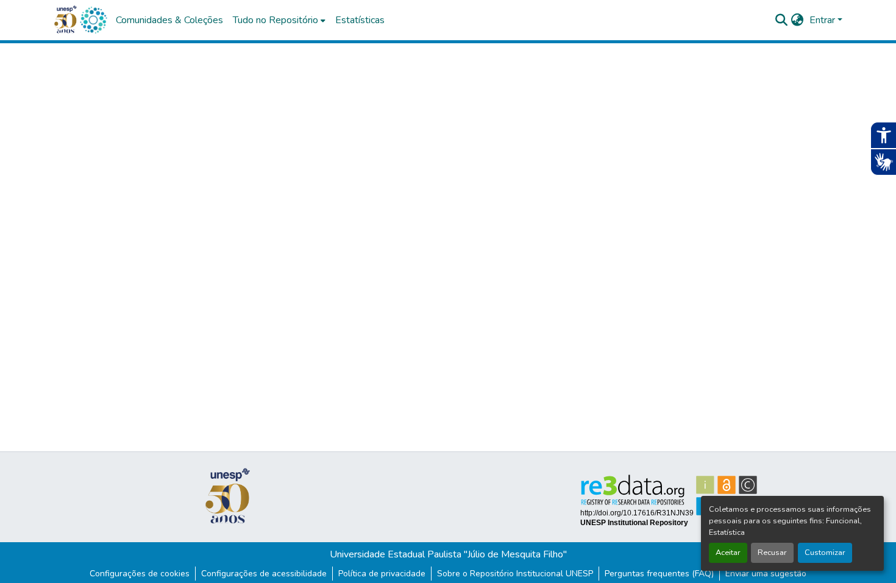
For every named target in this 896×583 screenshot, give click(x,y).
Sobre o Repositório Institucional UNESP (515, 573)
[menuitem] (279, 20)
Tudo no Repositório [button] (275, 20)
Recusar (772, 552)
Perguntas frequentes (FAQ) (659, 573)
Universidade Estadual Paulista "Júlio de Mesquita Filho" (448, 554)
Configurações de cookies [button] (140, 573)
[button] (93, 20)
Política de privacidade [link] (381, 573)
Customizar (825, 552)
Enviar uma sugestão (765, 573)
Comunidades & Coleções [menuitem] (169, 20)
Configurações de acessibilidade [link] (264, 573)
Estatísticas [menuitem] (360, 20)
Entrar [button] (823, 20)
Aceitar (728, 552)
